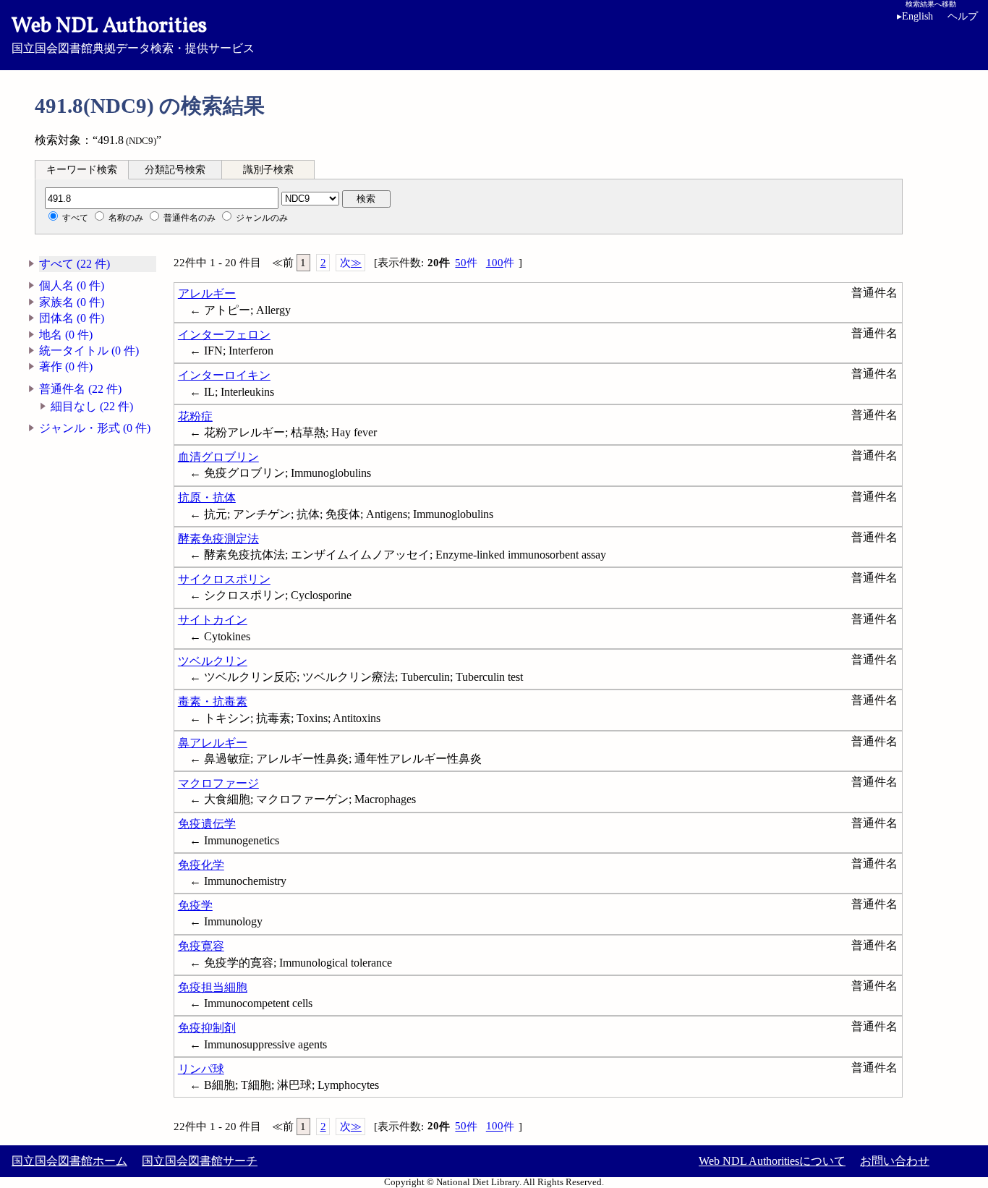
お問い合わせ (894, 1161)
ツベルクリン (212, 661)
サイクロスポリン (224, 579)
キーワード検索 (81, 169)
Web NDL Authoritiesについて (772, 1161)
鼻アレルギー (212, 743)
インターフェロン (224, 334)
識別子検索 (268, 169)
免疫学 (195, 905)
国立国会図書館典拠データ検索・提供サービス (133, 33)
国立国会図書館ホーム (69, 1161)
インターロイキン (224, 375)
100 (500, 262)
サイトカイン (212, 620)
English (915, 16)
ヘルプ (962, 16)
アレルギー (207, 293)
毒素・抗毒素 (212, 701)
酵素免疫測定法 (218, 539)
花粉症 (195, 416)
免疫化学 (201, 865)
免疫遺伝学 (207, 824)
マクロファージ (218, 783)
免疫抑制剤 (207, 1028)
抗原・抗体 (207, 497)
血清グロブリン (218, 457)
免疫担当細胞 (212, 987)
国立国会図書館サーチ (199, 1161)
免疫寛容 (201, 946)
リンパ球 (201, 1069)
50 (466, 262)
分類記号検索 (175, 169)
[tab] (82, 169)
